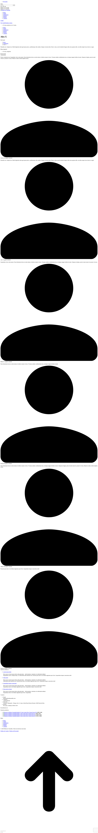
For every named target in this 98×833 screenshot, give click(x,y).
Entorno (5, 725)
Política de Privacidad (14, 731)
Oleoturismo (5, 722)
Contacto (5, 726)
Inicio (4, 720)
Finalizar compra (8, 22)
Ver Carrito (3, 22)
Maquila (5, 724)
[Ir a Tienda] (49, 829)
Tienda (4, 721)
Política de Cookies (5, 731)
